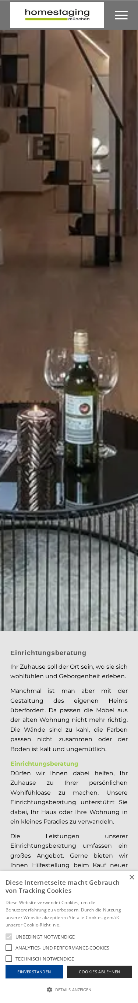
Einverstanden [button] (34, 971)
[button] (69, 990)
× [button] (131, 877)
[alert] (69, 937)
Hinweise (71, 925)
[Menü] (117, 15)
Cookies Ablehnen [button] (99, 971)
